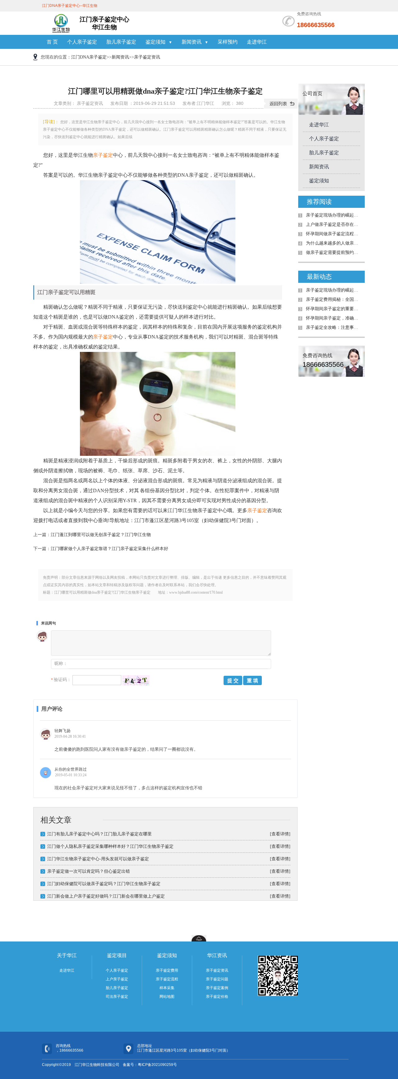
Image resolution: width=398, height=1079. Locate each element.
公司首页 (312, 93)
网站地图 (167, 996)
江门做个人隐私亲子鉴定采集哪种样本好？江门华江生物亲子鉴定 (110, 846)
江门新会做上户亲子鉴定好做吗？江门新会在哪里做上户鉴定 (106, 896)
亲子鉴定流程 (167, 979)
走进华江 (257, 41)
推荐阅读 (319, 201)
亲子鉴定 (103, 155)
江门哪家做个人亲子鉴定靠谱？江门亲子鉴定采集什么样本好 (109, 548)
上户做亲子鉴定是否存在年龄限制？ (334, 224)
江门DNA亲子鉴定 (89, 57)
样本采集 (167, 988)
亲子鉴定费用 (167, 970)
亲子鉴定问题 (217, 979)
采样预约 (228, 41)
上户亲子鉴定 (117, 979)
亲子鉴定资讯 (147, 57)
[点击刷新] (136, 680)
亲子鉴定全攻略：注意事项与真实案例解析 (334, 327)
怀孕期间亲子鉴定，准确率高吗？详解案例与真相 (334, 318)
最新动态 (319, 276)
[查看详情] (280, 834)
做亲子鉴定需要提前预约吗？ (334, 252)
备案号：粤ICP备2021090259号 (150, 1065)
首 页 (52, 41)
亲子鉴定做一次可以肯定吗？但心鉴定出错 (88, 871)
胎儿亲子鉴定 (121, 41)
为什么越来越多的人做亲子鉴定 (334, 243)
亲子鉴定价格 (217, 996)
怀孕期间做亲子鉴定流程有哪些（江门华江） (334, 233)
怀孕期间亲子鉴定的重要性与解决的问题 (334, 308)
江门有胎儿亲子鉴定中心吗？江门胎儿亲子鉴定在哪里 (99, 834)
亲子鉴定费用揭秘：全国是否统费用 (334, 299)
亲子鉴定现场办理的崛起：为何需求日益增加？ (334, 215)
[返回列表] (281, 104)
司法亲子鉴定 (117, 996)
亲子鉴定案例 (217, 988)
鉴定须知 (319, 180)
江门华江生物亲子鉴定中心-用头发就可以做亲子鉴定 (98, 859)
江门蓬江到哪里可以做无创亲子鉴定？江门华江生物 (101, 534)
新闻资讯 (120, 57)
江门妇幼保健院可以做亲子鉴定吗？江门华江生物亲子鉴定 (103, 883)
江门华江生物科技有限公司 (97, 1065)
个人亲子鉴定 (82, 41)
